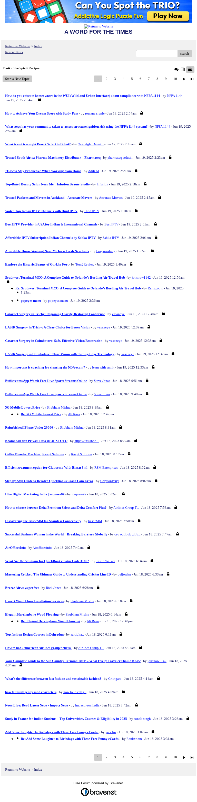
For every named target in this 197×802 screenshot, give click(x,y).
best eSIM (95, 521)
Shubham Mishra (59, 407)
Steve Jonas (102, 381)
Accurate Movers (111, 198)
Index (38, 46)
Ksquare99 (79, 494)
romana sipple (95, 113)
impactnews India (87, 705)
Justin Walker (105, 561)
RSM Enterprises (106, 467)
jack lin (110, 732)
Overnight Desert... (91, 144)
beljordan (124, 574)
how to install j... (74, 692)
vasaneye (118, 314)
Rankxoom (155, 288)
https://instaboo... (86, 441)
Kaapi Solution (81, 454)
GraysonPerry (109, 481)
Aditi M (93, 171)
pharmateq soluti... (120, 157)
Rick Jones (53, 588)
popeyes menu (58, 301)
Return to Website (17, 46)
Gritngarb (115, 679)
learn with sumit (103, 367)
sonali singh (142, 719)
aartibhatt (77, 634)
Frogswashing (105, 251)
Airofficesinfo (42, 548)
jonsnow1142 (141, 277)
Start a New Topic (17, 79)
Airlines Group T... (126, 507)
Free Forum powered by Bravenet (98, 783)
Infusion (102, 184)
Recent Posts (14, 52)
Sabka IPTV (111, 238)
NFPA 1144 (175, 96)
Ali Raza (74, 414)
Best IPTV (111, 224)
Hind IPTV (91, 211)
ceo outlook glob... (127, 534)
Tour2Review (84, 264)
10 (175, 79)
